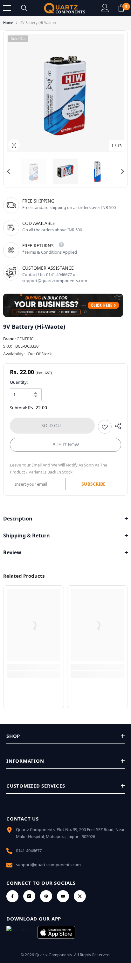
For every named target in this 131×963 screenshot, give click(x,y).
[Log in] (105, 8)
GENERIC (25, 339)
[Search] (24, 8)
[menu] (7, 8)
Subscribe (93, 484)
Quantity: (19, 382)
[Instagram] (29, 896)
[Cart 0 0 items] (121, 8)
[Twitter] (80, 896)
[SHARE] (116, 426)
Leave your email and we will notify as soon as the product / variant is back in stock (58, 468)
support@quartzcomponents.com (48, 864)
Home (8, 22)
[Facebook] (12, 896)
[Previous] (8, 171)
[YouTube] (63, 896)
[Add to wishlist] (105, 427)
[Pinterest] (46, 896)
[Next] (122, 171)
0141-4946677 (29, 850)
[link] (33, 667)
